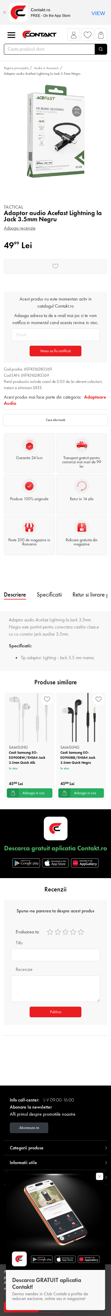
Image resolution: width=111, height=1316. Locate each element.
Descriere (15, 594)
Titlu (19, 943)
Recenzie (24, 969)
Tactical (13, 207)
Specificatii (49, 594)
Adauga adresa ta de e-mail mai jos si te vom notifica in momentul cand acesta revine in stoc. (55, 319)
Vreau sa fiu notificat (55, 350)
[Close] (4, 12)
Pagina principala (16, 68)
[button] (74, 36)
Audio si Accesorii (46, 68)
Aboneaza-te (29, 1127)
